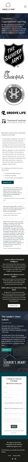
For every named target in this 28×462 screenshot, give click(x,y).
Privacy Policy (16, 455)
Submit (14, 426)
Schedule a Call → (7, 182)
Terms (9, 455)
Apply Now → (6, 349)
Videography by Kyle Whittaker (14, 444)
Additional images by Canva (14, 446)
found (9, 292)
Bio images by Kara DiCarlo (14, 442)
